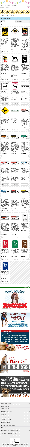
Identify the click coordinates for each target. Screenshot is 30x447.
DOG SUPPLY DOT (5, 8)
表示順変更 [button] (19, 21)
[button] (17, 12)
